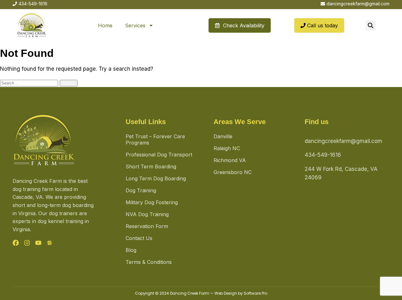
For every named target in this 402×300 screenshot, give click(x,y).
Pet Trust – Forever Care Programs (155, 139)
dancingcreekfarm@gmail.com (343, 141)
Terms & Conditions (149, 262)
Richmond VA (230, 160)
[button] (371, 25)
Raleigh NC (227, 148)
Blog (131, 250)
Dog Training (141, 190)
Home (105, 25)
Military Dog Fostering (152, 202)
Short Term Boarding (151, 166)
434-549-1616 (323, 155)
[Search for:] (30, 82)
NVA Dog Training (147, 214)
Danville (223, 136)
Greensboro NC (233, 172)
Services (135, 25)
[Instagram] (27, 243)
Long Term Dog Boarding (156, 178)
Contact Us (139, 238)
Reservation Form (147, 226)
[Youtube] (38, 243)
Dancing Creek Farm (189, 293)
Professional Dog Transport (159, 154)
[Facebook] (16, 243)
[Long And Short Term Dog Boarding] (49, 243)
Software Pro (255, 293)
